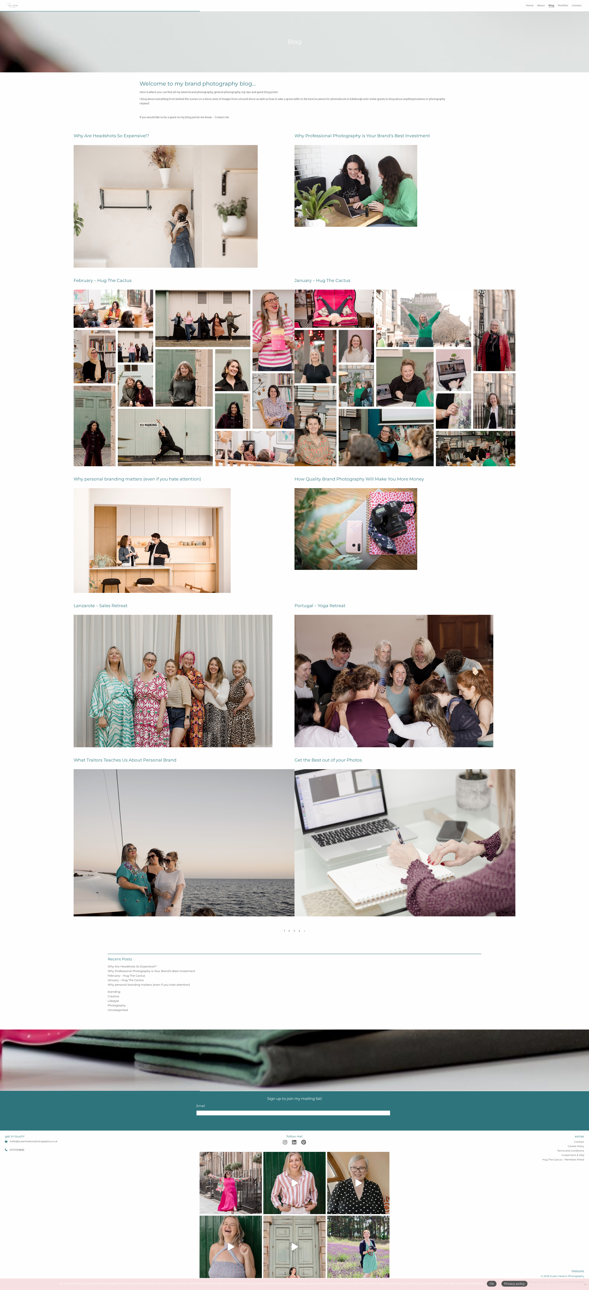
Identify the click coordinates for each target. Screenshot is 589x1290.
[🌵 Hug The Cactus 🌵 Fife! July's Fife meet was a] (231, 1247)
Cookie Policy (576, 1146)
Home (529, 5)
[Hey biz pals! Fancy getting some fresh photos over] (358, 1247)
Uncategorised (118, 1010)
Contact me (222, 117)
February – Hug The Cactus (126, 975)
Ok (491, 1284)
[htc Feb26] (184, 377)
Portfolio (563, 5)
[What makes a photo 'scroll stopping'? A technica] (231, 1183)
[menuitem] (527, 5)
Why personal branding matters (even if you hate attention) (149, 984)
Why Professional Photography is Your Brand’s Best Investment (151, 971)
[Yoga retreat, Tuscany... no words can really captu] (294, 1247)
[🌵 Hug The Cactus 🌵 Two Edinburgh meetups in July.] (358, 1183)
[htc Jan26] (404, 377)
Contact (577, 5)
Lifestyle (113, 1001)
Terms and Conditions (570, 1150)
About (541, 5)
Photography (117, 1005)
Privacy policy (514, 1284)
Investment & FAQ (573, 1155)
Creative (113, 996)
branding (114, 991)
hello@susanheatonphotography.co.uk (34, 1141)
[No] (585, 1284)
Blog (551, 5)
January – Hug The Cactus (126, 980)
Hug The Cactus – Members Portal (563, 1159)
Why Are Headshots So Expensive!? (132, 966)
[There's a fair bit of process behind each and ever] (294, 1183)
